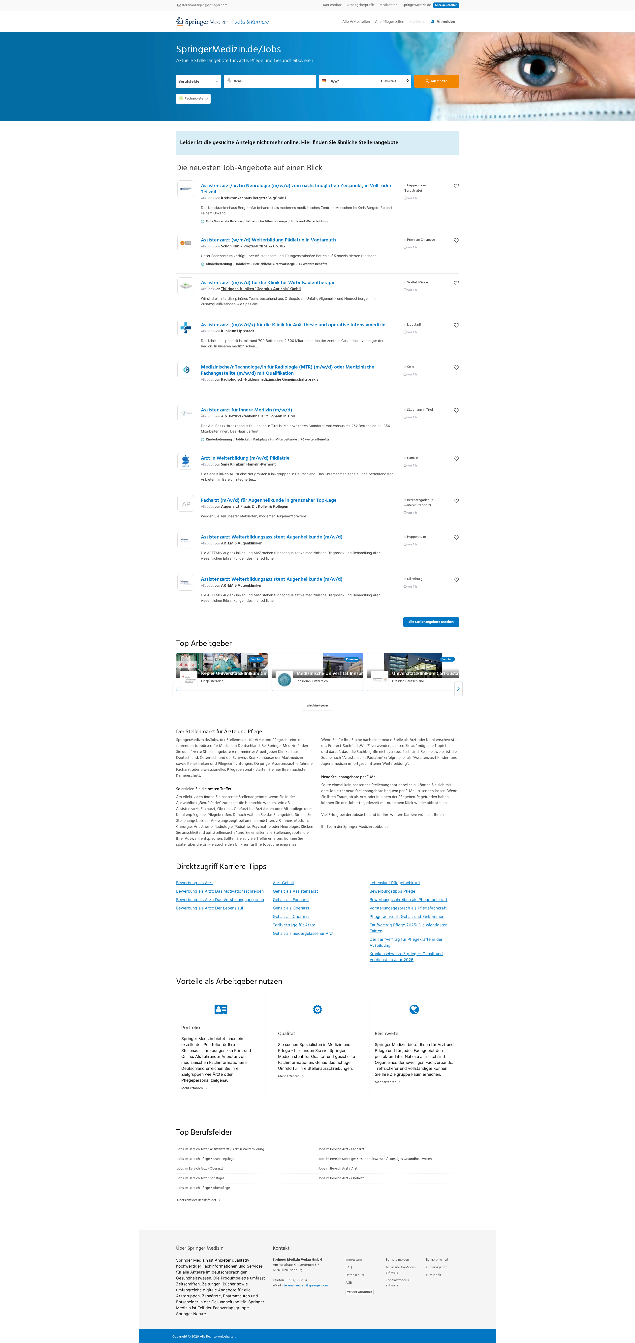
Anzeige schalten (446, 5)
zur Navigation (436, 1267)
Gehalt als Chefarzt (291, 916)
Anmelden (446, 22)
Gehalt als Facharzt (291, 899)
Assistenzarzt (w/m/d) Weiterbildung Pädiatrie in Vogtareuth (268, 240)
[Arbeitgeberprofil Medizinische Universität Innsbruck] (284, 679)
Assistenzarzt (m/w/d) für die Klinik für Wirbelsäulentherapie (268, 283)
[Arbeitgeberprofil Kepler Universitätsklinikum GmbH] (189, 679)
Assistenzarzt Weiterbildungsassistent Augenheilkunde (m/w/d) (272, 537)
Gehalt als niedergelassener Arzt (303, 933)
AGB (349, 1283)
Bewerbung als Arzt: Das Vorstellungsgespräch (220, 899)
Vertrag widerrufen (359, 1291)
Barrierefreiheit (437, 1260)
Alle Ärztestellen (356, 22)
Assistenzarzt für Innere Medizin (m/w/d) (246, 410)
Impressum (354, 1260)
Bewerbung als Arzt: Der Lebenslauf (209, 908)
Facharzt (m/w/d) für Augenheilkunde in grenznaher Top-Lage (269, 500)
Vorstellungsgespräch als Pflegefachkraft (408, 908)
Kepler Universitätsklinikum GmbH (237, 673)
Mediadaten (388, 5)
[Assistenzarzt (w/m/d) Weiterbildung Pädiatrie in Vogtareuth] (186, 243)
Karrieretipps (332, 5)
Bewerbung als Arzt (194, 882)
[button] (407, 81)
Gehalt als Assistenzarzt (295, 891)
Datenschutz (355, 1275)
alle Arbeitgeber (317, 705)
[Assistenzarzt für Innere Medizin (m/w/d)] (186, 413)
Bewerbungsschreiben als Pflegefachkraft (408, 899)
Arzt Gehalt (283, 882)
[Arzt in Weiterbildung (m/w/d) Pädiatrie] (186, 461)
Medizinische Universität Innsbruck (333, 673)
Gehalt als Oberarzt (291, 908)
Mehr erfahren (192, 1088)
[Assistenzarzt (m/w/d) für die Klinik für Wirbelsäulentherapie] (186, 286)
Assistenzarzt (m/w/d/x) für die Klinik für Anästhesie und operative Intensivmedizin (293, 325)
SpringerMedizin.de (416, 5)
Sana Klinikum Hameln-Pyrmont (248, 465)
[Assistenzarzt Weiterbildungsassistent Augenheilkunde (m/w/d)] (186, 540)
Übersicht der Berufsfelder (196, 1200)
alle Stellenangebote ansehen (431, 622)
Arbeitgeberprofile (361, 5)
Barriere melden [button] (397, 1260)
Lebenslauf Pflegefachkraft (395, 882)
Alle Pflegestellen (389, 22)
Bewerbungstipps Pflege (392, 891)
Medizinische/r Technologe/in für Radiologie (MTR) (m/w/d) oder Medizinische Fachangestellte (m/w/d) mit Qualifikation (287, 370)
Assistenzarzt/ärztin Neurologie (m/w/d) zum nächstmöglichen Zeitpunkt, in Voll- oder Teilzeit (296, 189)
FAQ (349, 1267)
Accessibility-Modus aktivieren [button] (401, 1270)
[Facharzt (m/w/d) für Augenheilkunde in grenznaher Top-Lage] (186, 504)
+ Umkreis (388, 81)
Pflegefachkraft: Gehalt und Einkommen (407, 916)
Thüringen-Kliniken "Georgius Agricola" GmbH (261, 289)
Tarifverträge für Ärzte (294, 924)
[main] (317, 631)
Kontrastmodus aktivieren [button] (397, 1282)
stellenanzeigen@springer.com (204, 5)
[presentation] (458, 689)
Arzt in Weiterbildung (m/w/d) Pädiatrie (245, 458)
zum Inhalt (433, 1275)
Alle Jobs (207, 198)
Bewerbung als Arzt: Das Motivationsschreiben (220, 891)
